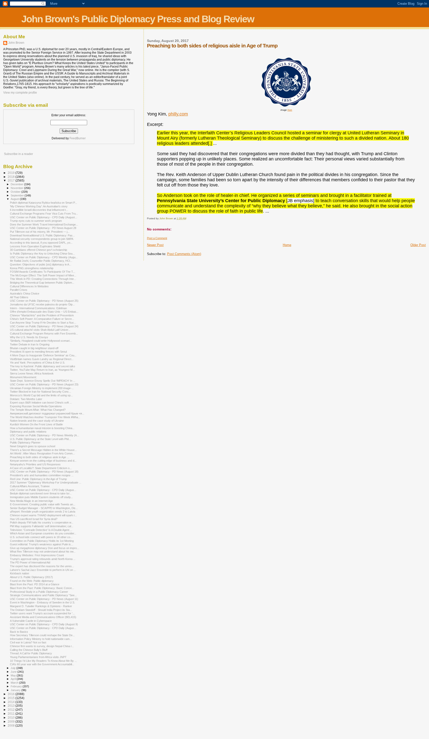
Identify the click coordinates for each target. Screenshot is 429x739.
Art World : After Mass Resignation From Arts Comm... (42, 453)
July (13, 667)
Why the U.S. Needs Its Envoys (29, 337)
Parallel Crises (18, 289)
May (14, 675)
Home (287, 245)
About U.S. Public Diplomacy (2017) (31, 577)
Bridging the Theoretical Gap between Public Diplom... (42, 282)
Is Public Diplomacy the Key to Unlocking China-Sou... (42, 253)
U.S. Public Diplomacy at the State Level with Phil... (40, 439)
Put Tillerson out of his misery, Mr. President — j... (40, 231)
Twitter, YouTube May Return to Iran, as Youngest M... (42, 369)
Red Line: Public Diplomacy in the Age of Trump (38, 479)
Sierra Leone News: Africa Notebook (32, 373)
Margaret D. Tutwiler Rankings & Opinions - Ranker (41, 606)
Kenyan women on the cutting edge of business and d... (43, 460)
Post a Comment (157, 238)
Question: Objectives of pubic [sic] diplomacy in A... (40, 264)
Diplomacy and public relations (28, 431)
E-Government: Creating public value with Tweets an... (42, 504)
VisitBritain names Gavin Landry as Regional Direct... (41, 359)
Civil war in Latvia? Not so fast (28, 642)
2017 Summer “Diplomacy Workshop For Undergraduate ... (45, 482)
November (17, 187)
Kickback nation (19, 573)
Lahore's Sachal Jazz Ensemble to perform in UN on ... (43, 569)
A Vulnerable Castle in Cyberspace (31, 620)
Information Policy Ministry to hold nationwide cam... (41, 638)
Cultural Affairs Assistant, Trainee (30, 486)
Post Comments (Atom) (184, 254)
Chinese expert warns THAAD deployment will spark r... (43, 515)
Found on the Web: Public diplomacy (32, 580)
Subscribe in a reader (18, 154)
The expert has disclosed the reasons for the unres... (42, 566)
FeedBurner (78, 138)
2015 (11, 698)
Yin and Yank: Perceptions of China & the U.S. (37, 362)
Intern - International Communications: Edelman (38, 308)
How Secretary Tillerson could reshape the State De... (42, 635)
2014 (11, 701)
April (14, 678)
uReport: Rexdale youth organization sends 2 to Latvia (42, 511)
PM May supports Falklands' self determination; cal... (41, 526)
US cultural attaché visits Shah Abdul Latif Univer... (40, 329)
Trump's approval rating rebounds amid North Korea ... (42, 558)
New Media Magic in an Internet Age (31, 500)
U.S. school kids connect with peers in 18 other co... (41, 537)
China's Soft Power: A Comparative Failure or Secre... (42, 318)
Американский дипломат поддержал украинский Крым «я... (47, 413)
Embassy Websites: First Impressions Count (37, 555)
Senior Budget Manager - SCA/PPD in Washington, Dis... (44, 508)
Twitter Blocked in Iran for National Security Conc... (40, 391)
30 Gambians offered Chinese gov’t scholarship (38, 249)
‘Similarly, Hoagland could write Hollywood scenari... (41, 340)
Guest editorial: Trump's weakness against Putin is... (41, 544)
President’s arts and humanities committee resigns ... (41, 475)
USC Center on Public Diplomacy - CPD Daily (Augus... (43, 489)
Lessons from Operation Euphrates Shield (35, 246)
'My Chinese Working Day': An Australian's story (39, 206)
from (289, 110)
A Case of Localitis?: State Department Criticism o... (41, 468)
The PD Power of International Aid (30, 562)
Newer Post (155, 245)
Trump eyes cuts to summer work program (36, 220)
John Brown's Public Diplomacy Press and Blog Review (137, 19)
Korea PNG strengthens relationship (31, 268)
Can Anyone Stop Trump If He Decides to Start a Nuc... (43, 322)
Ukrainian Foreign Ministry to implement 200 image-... (42, 388)
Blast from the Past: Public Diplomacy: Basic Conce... (42, 588)
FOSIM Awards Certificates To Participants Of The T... (42, 271)
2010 (11, 717)
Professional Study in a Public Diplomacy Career (39, 591)
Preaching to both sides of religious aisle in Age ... (39, 457)
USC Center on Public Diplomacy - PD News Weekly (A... (44, 435)
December (17, 184)
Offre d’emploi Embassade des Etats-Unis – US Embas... (44, 311)
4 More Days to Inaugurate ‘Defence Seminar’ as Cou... (43, 355)
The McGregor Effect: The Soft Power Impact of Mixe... (43, 275)
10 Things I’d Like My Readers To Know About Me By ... (43, 660)
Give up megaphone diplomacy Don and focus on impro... (44, 548)
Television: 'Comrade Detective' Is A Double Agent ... (41, 529)
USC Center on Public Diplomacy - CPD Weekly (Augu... (44, 257)
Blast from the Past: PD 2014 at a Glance (34, 584)
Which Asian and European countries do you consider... (43, 533)
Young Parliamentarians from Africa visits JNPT (38, 657)
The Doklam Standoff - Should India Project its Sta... (41, 609)
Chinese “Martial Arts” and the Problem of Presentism (42, 315)
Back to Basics (19, 631)
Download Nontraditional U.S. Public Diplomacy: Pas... (42, 235)
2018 (11, 176)
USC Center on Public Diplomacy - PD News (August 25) (44, 300)
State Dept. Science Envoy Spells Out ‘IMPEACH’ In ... (42, 380)
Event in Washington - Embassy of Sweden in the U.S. (42, 602)
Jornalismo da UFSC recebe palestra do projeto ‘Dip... (42, 304)
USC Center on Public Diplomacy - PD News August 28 (43, 227)
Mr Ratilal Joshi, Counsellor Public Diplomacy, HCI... (41, 260)
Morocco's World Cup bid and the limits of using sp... (41, 395)
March (15, 682)
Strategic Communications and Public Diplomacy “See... (43, 595)
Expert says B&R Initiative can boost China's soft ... (41, 402)
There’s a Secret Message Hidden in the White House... (43, 449)
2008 (11, 725)
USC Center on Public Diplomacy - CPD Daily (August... (43, 217)
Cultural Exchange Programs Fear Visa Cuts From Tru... (44, 213)
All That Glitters (19, 297)
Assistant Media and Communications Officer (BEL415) (43, 617)
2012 (11, 709)
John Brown (16, 42)
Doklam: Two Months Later (26, 399)
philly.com (178, 113)
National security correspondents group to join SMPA (41, 238)
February (17, 686)
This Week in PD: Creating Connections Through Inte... (43, 278)
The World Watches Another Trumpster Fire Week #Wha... (45, 417)
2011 (11, 713)
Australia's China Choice (24, 293)
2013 (11, 705)
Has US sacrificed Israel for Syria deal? (33, 518)
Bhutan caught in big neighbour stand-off (34, 348)
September (18, 195)
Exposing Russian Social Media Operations (36, 406)
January (16, 690)
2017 (11, 180)
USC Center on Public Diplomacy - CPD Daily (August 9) (44, 624)
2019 (11, 172)
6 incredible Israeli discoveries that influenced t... (39, 209)
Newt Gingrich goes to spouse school (32, 446)
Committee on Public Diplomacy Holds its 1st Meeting (42, 540)
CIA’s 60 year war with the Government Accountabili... (42, 664)
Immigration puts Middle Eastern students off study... (41, 497)
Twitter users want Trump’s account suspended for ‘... (42, 613)
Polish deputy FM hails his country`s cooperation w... (41, 522)
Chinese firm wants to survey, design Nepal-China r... (42, 646)
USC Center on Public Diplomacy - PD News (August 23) (44, 384)
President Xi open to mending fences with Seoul (38, 351)
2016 (11, 694)
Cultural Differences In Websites (29, 286)
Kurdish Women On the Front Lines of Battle (36, 424)
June (14, 671)
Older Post (418, 245)
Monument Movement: (23, 377)
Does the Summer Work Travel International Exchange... (44, 224)
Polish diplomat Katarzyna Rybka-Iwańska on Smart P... (43, 202)
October (16, 191)
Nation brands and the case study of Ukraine (37, 420)
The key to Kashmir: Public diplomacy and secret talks (42, 366)
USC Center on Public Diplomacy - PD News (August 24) (44, 326)
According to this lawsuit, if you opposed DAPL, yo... (41, 242)
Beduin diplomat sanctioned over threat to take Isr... (41, 493)
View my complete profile (20, 92)
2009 (11, 721)
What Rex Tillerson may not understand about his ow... (42, 551)
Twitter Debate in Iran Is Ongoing (29, 344)
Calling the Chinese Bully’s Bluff (28, 649)
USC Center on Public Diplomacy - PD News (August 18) (44, 471)
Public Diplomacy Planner (25, 442)
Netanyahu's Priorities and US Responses (35, 464)
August (15, 198)
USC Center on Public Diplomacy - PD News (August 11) (44, 598)
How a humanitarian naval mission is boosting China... (42, 428)
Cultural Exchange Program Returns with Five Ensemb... (44, 333)
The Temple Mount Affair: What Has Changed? (38, 409)
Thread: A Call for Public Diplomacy (31, 653)
